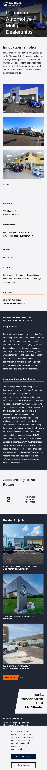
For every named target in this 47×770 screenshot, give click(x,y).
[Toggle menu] (42, 4)
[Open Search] (36, 4)
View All (6, 185)
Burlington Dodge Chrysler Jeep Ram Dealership (20, 567)
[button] (12, 6)
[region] (23, 748)
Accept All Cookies (23, 757)
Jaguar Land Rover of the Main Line (19, 617)
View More (10, 677)
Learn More (23, 544)
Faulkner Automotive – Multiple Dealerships (17, 667)
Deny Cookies (23, 765)
